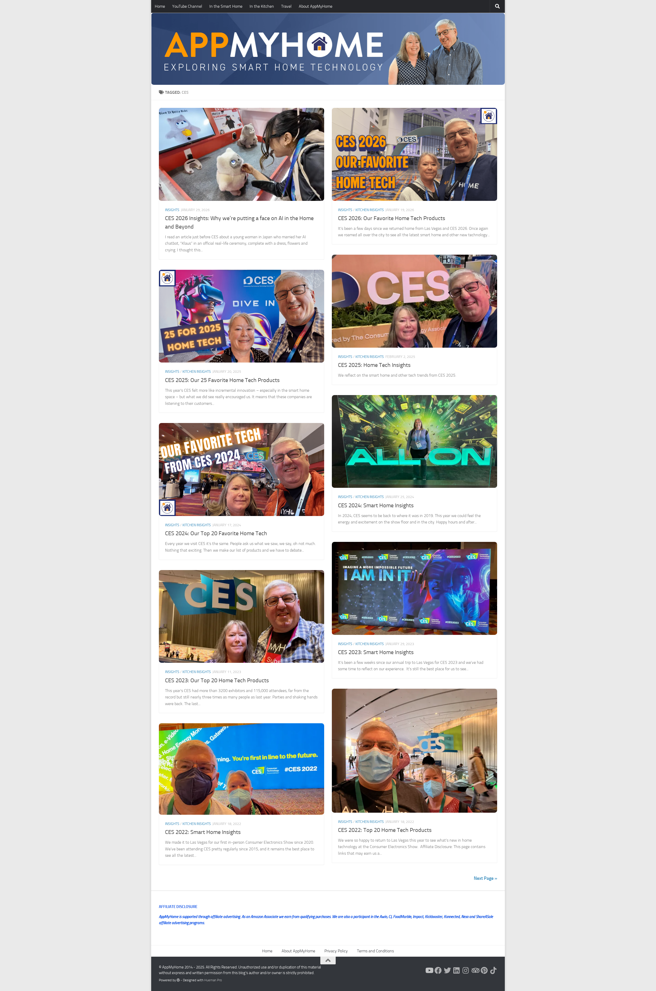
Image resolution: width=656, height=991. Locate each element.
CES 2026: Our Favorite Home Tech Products (391, 218)
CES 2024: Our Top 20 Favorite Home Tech (216, 533)
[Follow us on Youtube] (429, 970)
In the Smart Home (225, 6)
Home (160, 6)
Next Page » (485, 878)
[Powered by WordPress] (178, 980)
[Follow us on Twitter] (447, 970)
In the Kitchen (262, 6)
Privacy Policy (336, 950)
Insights (172, 210)
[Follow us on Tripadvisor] (475, 970)
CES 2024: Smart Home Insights (376, 505)
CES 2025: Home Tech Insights (374, 365)
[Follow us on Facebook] (438, 970)
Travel (286, 6)
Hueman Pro (213, 980)
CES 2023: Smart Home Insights (376, 652)
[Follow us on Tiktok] (493, 970)
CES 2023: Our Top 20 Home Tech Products (217, 680)
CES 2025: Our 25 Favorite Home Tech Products (222, 380)
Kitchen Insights (369, 210)
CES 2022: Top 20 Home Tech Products (385, 830)
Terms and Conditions (375, 950)
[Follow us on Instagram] (465, 970)
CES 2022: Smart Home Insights (203, 832)
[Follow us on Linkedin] (456, 970)
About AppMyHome (315, 6)
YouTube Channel (187, 6)
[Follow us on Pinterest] (484, 970)
